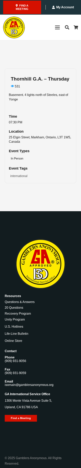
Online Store (13, 340)
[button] (67, 27)
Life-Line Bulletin (16, 333)
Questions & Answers (20, 302)
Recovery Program (18, 313)
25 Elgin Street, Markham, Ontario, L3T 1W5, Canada (40, 139)
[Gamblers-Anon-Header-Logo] (14, 27)
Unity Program (15, 319)
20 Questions (14, 307)
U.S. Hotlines (14, 326)
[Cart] (76, 27)
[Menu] (57, 27)
